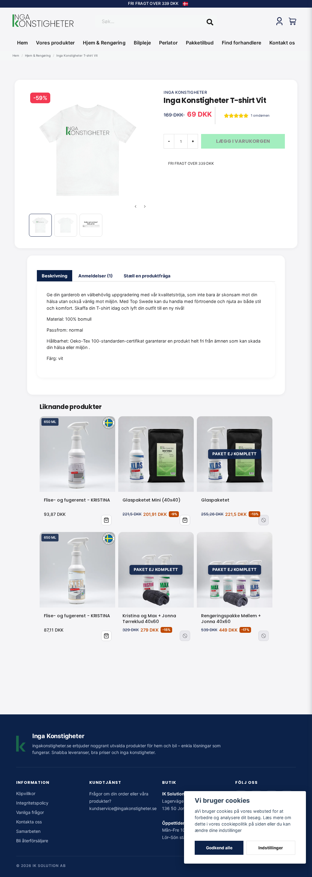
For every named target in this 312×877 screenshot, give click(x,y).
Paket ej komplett (263, 520)
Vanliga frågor (30, 812)
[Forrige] (135, 206)
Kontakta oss (29, 821)
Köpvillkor (25, 793)
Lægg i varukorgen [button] (185, 520)
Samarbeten (28, 831)
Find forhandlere (241, 43)
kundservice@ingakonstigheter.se (123, 808)
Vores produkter (55, 43)
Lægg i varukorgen (106, 520)
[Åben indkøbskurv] (293, 21)
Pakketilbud (200, 43)
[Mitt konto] (279, 21)
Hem (22, 43)
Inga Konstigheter (185, 92)
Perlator (168, 43)
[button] (185, 4)
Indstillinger (270, 847)
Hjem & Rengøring (104, 43)
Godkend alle (219, 847)
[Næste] (144, 206)
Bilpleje (142, 43)
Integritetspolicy (32, 802)
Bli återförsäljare (32, 840)
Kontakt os (282, 43)
